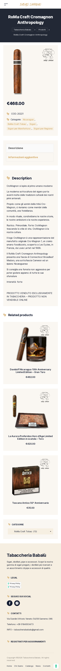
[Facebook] (9, 603)
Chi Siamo (18, 666)
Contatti (46, 666)
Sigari (33, 124)
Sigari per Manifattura (19, 128)
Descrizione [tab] (15, 148)
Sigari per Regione (43, 128)
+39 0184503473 (25, 624)
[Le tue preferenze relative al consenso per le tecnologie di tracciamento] (56, 666)
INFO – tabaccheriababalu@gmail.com (25, 629)
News (38, 666)
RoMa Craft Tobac (17, 124)
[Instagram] (17, 603)
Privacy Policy (15, 583)
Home (9, 666)
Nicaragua (28, 119)
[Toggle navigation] (6, 4)
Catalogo (29, 666)
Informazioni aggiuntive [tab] (23, 157)
